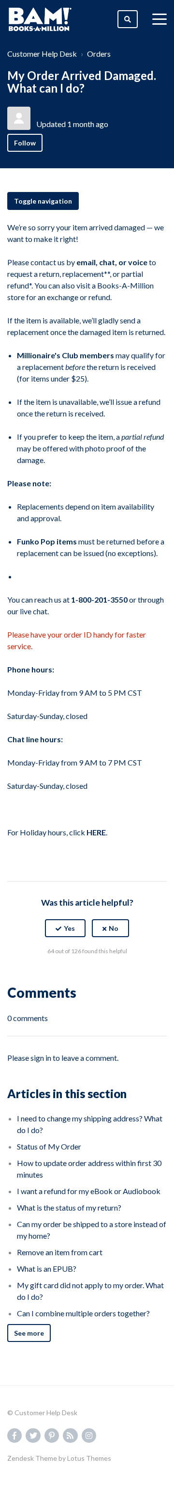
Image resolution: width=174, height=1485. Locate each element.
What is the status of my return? (69, 1207)
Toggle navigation (43, 201)
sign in (40, 1057)
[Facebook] (66, 975)
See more (29, 1333)
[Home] (40, 19)
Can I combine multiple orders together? (83, 1313)
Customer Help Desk (42, 53)
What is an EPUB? (46, 1268)
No (113, 928)
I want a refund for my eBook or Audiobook (88, 1191)
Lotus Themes (89, 1458)
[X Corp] (87, 975)
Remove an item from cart (59, 1252)
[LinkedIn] (107, 975)
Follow (25, 143)
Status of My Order (49, 1146)
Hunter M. (54, 112)
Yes (69, 928)
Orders (99, 53)
